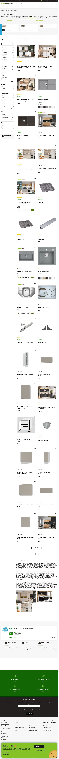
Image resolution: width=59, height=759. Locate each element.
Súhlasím (39, 746)
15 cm (8, 103)
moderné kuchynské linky (29, 19)
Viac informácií (6, 754)
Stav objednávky (32, 724)
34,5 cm (8, 106)
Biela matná (8, 77)
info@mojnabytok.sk (5, 724)
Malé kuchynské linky (8, 128)
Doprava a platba (18, 724)
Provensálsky (8, 117)
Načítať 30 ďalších (36, 547)
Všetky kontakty (4, 725)
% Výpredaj (8, 55)
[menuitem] (3, 7)
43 (38, 554)
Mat (8, 95)
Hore (19, 551)
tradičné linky (9, 20)
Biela (8, 75)
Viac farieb (8, 52)
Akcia (8, 49)
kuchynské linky (44, 563)
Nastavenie (39, 750)
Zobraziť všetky (52, 637)
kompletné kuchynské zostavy (22, 573)
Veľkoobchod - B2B (33, 730)
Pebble (50, 107)
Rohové (8, 125)
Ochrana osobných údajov (48, 724)
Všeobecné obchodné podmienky (49, 722)
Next (55, 647)
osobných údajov (30, 710)
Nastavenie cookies (47, 730)
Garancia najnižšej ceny (19, 727)
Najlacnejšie (26, 38)
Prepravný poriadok (47, 727)
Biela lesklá (8, 78)
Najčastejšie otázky (32, 727)
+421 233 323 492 (49, 0)
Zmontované (8, 57)
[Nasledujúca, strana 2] (36, 554)
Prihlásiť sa (29, 713)
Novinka (8, 50)
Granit (8, 88)
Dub (8, 69)
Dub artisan (8, 66)
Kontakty (16, 722)
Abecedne (49, 38)
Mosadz (8, 90)
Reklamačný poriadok (47, 725)
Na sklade (8, 47)
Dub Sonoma (8, 68)
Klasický (8, 114)
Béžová (44, 278)
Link (15, 681)
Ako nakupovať (18, 725)
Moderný (8, 115)
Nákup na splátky (18, 728)
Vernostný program (32, 725)
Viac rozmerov (8, 54)
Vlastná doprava (6, 0)
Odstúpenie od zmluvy (47, 728)
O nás (30, 722)
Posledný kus (8, 60)
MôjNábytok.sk (32, 17)
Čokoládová (44, 107)
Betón (47, 107)
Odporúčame (19, 38)
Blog (16, 730)
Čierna (39, 107)
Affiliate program (32, 728)
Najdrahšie (33, 38)
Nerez (8, 86)
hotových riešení (39, 20)
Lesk (8, 97)
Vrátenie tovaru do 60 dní (18, 0)
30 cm (8, 104)
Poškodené (8, 59)
